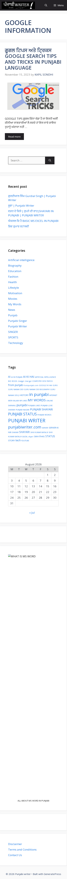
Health (12, 282)
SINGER (13, 332)
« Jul (32, 512)
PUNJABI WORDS (44, 415)
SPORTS (13, 337)
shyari (30, 436)
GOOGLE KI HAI (45, 385)
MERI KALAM (13, 401)
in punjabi (39, 394)
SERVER (45, 428)
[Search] (49, 160)
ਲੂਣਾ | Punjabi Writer (21, 205)
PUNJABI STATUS (22, 414)
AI (9, 377)
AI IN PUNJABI (16, 377)
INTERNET (53, 395)
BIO (9, 381)
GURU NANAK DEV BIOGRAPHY (37, 389)
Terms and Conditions (22, 849)
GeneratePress (52, 874)
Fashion (13, 276)
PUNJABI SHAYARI (41, 409)
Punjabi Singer (17, 321)
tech (18, 440)
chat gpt (28, 381)
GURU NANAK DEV (15, 389)
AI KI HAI (28, 377)
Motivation (15, 293)
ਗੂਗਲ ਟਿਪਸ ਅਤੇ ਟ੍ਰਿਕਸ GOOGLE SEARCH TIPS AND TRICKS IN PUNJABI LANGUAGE (33, 59)
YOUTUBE (25, 441)
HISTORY (24, 395)
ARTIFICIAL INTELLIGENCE (45, 377)
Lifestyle (13, 287)
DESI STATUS (47, 381)
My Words (14, 304)
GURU (55, 385)
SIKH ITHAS (39, 436)
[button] (45, 5)
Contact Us (15, 855)
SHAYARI (24, 432)
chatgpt (21, 381)
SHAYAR (15, 432)
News (11, 310)
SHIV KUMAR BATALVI (39, 432)
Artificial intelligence (21, 260)
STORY (11, 440)
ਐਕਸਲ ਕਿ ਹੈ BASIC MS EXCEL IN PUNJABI (33, 221)
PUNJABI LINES (34, 405)
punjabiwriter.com (24, 427)
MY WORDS (37, 400)
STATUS (50, 436)
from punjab (15, 385)
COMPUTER (37, 381)
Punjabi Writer (17, 326)
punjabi (21, 405)
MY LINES (23, 401)
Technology (15, 343)
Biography (15, 265)
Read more (14, 136)
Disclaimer (15, 844)
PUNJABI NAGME (22, 410)
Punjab (12, 315)
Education (14, 271)
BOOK (14, 381)
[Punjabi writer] (18, 5)
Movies (12, 299)
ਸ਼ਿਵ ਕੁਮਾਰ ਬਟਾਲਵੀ (18, 226)
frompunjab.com (31, 385)
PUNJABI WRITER (26, 420)
